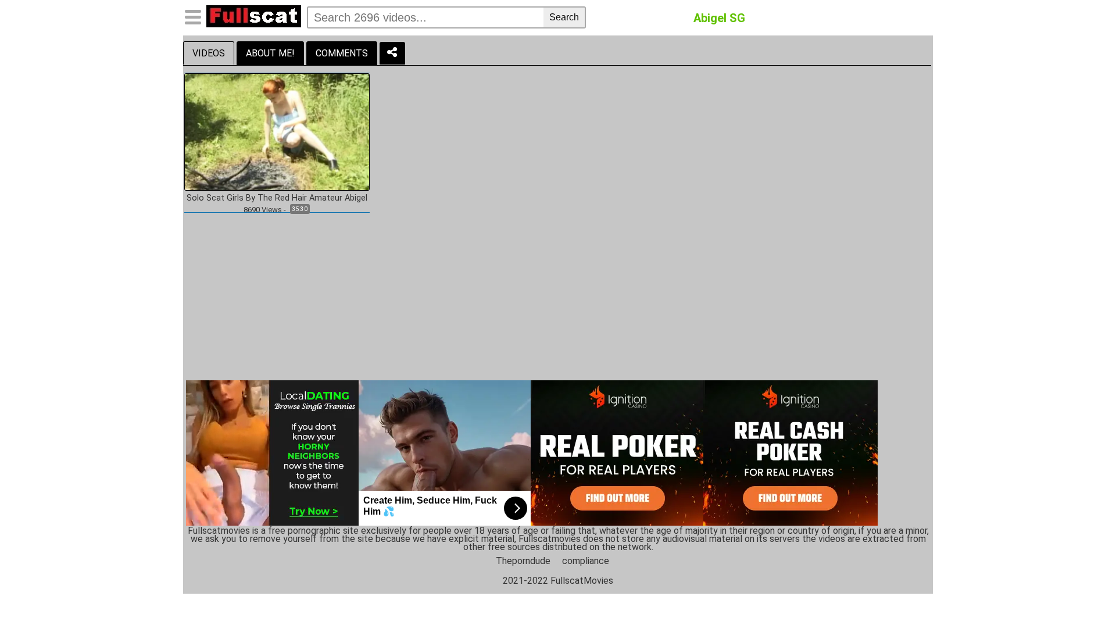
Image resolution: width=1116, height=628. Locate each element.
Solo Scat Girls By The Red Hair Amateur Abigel (277, 198)
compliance (585, 560)
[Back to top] (1083, 595)
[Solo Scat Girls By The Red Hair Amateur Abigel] (277, 131)
